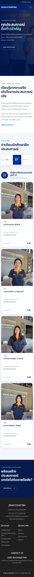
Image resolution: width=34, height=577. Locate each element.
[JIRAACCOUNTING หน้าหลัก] (9, 7)
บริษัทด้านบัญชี (5, 530)
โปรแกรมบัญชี (5, 545)
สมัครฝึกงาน (9, 488)
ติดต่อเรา (20, 540)
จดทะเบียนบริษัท (6, 539)
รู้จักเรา (20, 530)
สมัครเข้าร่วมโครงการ (8, 125)
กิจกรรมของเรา (22, 537)
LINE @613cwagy (26, 2)
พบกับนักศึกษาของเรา (10, 47)
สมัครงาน (21, 533)
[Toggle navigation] (30, 7)
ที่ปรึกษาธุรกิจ (5, 542)
